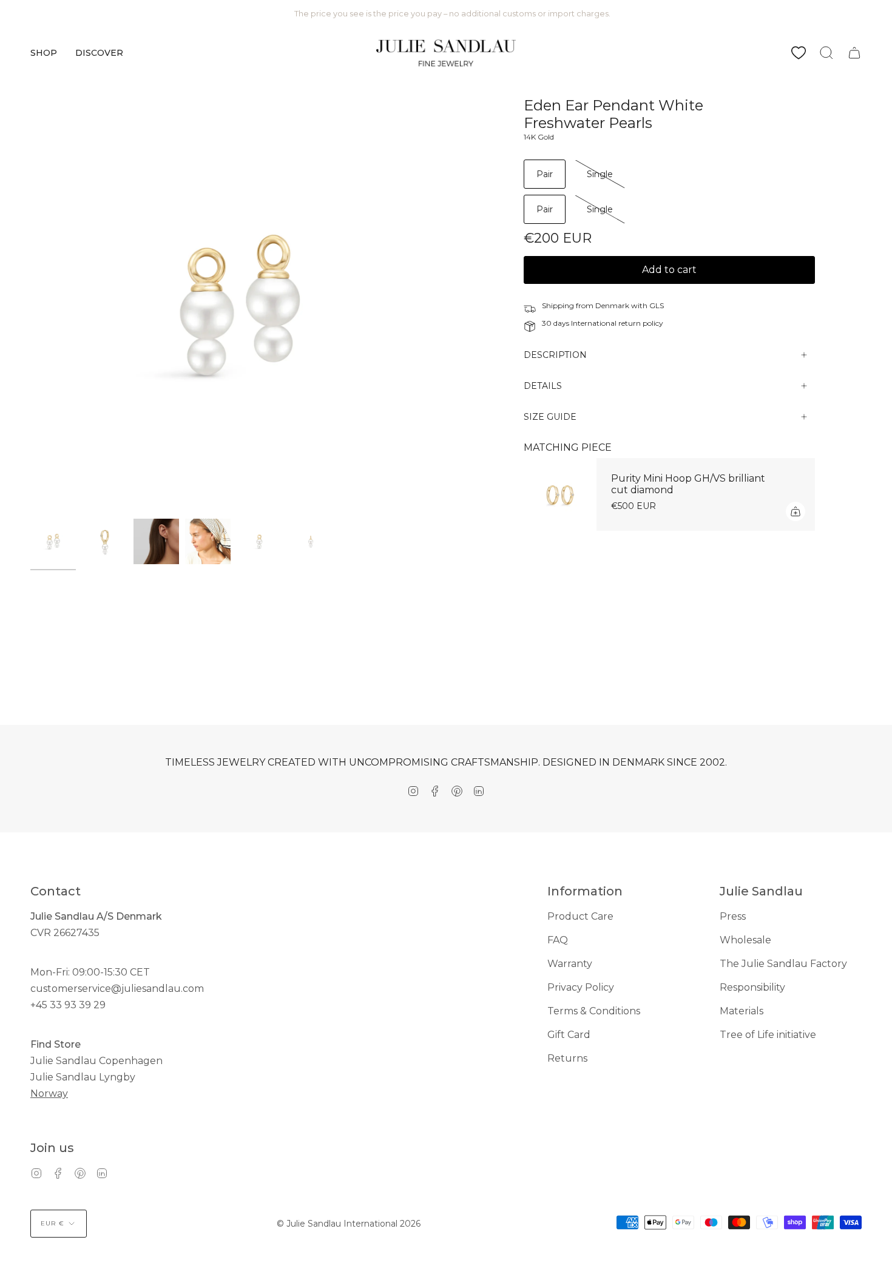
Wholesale (745, 940)
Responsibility (752, 987)
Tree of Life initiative (768, 1034)
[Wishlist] (799, 52)
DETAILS (543, 385)
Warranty (569, 963)
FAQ (557, 940)
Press (733, 916)
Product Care (580, 916)
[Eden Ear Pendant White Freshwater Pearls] (53, 541)
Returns (567, 1058)
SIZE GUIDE (550, 416)
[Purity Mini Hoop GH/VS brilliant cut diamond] (560, 494)
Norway (49, 1093)
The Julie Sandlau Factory (783, 963)
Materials (741, 1011)
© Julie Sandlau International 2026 (349, 1223)
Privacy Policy (580, 987)
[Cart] (854, 52)
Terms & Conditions (593, 1011)
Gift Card (568, 1034)
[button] (43, 52)
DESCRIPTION (555, 354)
